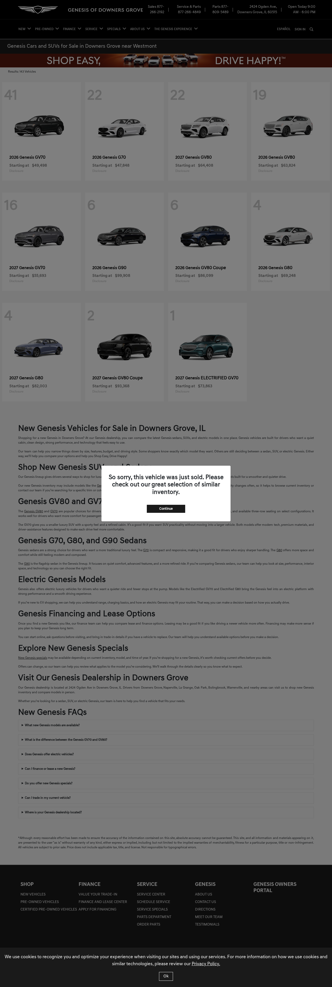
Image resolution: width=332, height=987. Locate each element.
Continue (166, 508)
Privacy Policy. (206, 964)
